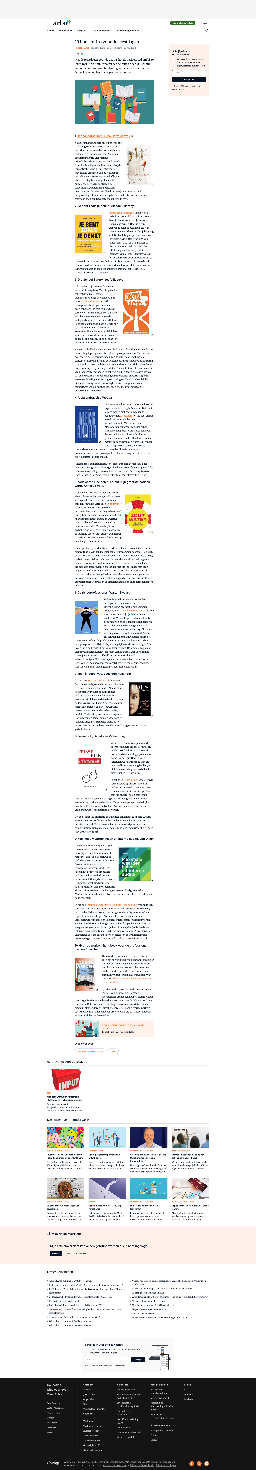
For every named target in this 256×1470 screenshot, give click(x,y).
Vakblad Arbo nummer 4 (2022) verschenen (70, 1321)
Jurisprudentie (90, 1394)
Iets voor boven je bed (143, 1313)
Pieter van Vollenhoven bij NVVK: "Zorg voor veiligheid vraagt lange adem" (86, 1285)
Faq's (85, 1404)
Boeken (50, 1432)
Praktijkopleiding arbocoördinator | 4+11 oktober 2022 (76, 1305)
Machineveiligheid (160, 1398)
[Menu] (49, 23)
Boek (113, 1051)
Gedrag (154, 1440)
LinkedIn (188, 1394)
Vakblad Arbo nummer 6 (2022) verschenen (70, 1281)
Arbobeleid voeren (126, 1389)
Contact (50, 1418)
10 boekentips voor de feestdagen (148, 1301)
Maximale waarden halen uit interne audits (111, 904)
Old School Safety (90, 301)
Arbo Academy (53, 1403)
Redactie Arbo (82, 47)
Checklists (88, 1413)
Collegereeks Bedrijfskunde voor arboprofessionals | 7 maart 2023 (81, 1297)
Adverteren (52, 1423)
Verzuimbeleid (124, 1427)
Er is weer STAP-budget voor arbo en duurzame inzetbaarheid (162, 1288)
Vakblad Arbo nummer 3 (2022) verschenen (70, 1325)
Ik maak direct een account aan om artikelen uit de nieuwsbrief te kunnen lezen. (191, 62)
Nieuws (87, 1389)
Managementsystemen (162, 1430)
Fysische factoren (92, 1440)
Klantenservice (53, 1413)
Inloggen (203, 23)
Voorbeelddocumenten (94, 1409)
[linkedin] (206, 1463)
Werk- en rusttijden (126, 1437)
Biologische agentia (92, 1450)
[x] (199, 1463)
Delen (83, 54)
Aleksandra (126, 415)
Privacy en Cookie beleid (142, 1465)
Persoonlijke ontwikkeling (90, 1051)
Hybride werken (91, 1431)
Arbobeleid (122, 1384)
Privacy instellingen (166, 1465)
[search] (207, 30)
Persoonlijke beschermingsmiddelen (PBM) (162, 1406)
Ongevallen (88, 1399)
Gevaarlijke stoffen (92, 1445)
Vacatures (51, 1427)
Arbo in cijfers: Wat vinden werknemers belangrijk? (74, 1317)
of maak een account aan (75, 1253)
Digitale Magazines (55, 1408)
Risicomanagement (160, 1425)
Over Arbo (54, 1394)
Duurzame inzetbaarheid (129, 1432)
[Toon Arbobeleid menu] (71, 30)
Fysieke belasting (91, 1435)
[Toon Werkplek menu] (87, 30)
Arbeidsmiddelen (159, 1384)
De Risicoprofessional (133, 610)
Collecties (54, 1385)
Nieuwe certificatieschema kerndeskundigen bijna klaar (159, 1317)
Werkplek (88, 1421)
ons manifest (112, 1462)
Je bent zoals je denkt (120, 212)
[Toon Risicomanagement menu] (138, 30)
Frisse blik (129, 779)
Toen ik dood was (97, 680)
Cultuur (154, 1435)
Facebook (188, 1399)
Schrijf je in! (189, 80)
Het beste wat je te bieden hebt (64, 1301)
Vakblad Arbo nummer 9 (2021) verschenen (153, 1305)
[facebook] (191, 1463)
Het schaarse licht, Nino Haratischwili (103, 136)
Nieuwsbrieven (57, 1389)
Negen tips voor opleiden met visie (149, 1309)
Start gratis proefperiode (183, 23)
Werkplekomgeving (93, 1426)
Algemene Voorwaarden (115, 1465)
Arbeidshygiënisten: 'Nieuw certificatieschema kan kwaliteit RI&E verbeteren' (170, 1297)
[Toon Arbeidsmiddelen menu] (111, 30)
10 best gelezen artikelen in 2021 (148, 1293)
